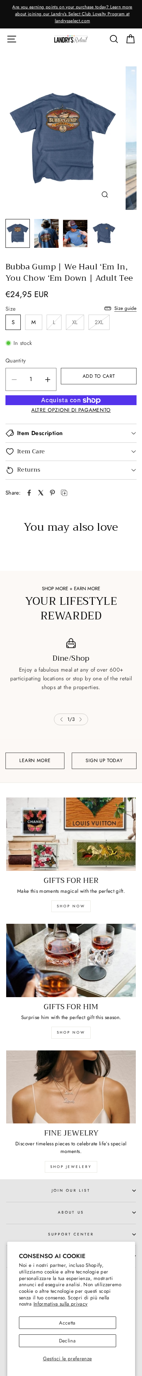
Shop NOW (71, 1032)
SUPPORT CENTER (71, 1234)
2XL (99, 322)
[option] (71, 14)
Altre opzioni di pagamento (71, 410)
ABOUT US (71, 1212)
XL (75, 322)
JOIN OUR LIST (71, 1190)
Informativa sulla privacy (60, 1303)
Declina (67, 1340)
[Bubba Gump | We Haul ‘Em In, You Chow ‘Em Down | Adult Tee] (29, 492)
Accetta (67, 1322)
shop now (71, 906)
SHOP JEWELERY (71, 1166)
